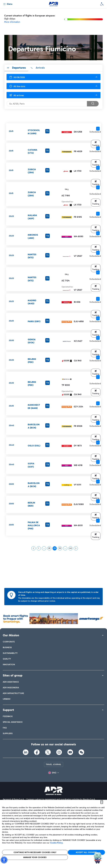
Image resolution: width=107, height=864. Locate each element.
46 (71, 548)
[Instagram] (59, 752)
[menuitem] (9, 641)
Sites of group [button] (12, 675)
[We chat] (81, 752)
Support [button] (8, 710)
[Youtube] (70, 752)
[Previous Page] (33, 548)
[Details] (98, 128)
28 (49, 548)
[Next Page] (76, 548)
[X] (48, 752)
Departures (18, 67)
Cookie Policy (56, 843)
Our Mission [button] (11, 635)
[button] (95, 144)
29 (55, 548)
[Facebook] (37, 752)
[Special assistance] (101, 4)
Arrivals (40, 67)
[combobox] (53, 77)
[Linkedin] (25, 752)
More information (12, 21)
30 (60, 548)
